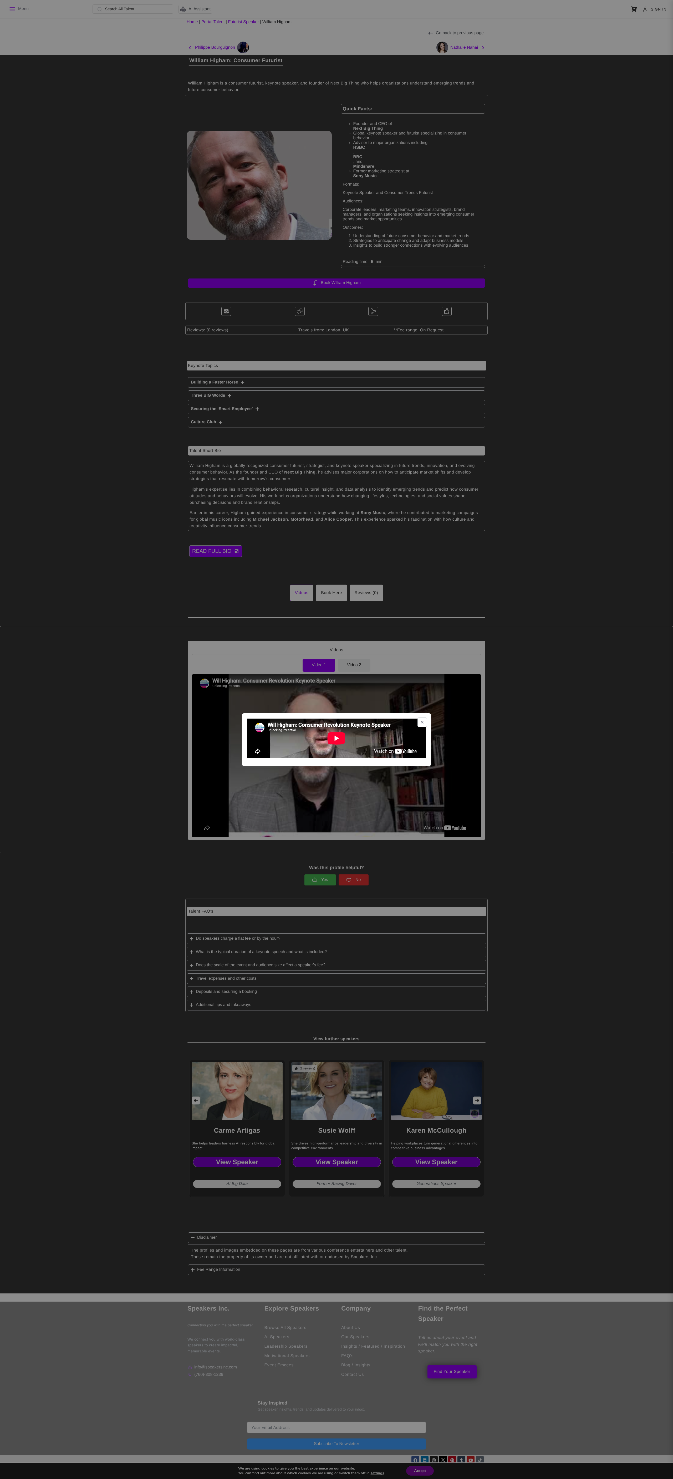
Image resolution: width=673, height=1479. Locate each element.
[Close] (422, 722)
